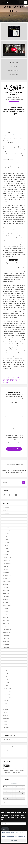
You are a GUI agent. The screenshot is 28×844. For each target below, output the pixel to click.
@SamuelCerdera (7, 750)
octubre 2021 (6, 534)
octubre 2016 (6, 635)
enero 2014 (6, 686)
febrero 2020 (6, 554)
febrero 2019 (6, 572)
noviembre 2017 (7, 599)
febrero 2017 (6, 623)
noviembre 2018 (7, 575)
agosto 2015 (6, 653)
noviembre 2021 (7, 531)
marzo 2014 (6, 680)
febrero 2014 (6, 683)
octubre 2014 (6, 665)
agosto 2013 (6, 700)
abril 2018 (5, 587)
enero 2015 (6, 662)
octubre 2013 (6, 694)
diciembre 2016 (7, 629)
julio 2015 (5, 656)
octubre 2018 (6, 578)
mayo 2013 (5, 709)
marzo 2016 (6, 641)
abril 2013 (5, 712)
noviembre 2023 (7, 519)
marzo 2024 (6, 510)
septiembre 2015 (7, 650)
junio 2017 (5, 614)
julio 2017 (5, 611)
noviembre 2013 (7, 691)
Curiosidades (6, 377)
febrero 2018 (6, 593)
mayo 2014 (5, 674)
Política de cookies (12, 837)
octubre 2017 (6, 602)
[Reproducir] (5, 54)
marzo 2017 (6, 620)
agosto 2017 (6, 608)
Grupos (17, 377)
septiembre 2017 (7, 605)
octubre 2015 (6, 647)
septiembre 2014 (7, 668)
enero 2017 (6, 626)
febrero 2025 (6, 507)
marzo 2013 (6, 715)
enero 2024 (6, 516)
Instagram (5, 753)
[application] (14, 50)
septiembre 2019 (7, 563)
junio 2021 (5, 537)
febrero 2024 (6, 513)
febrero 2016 (6, 644)
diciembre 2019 (7, 557)
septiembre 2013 (7, 697)
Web (14, 428)
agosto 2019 (6, 566)
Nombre (14, 415)
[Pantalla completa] (22, 54)
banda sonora (14, 379)
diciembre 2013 (7, 688)
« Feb (4, 802)
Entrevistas (12, 377)
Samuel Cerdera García (14, 97)
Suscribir (5, 829)
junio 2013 (5, 706)
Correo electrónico (14, 421)
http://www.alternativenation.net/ (12, 135)
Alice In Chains (6, 379)
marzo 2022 (6, 528)
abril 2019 (5, 569)
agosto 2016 (6, 638)
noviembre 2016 (7, 632)
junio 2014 (5, 671)
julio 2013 (5, 703)
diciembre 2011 (7, 727)
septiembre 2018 (7, 581)
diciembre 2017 (7, 596)
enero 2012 (6, 724)
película (9, 381)
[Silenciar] (20, 54)
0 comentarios (19, 99)
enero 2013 (6, 721)
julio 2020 (5, 546)
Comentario (14, 402)
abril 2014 (5, 677)
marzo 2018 (6, 590)
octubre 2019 (6, 560)
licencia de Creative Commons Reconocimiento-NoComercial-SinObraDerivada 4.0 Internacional (14, 770)
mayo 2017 (5, 617)
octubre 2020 (6, 543)
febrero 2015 (6, 659)
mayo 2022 (5, 522)
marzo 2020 (6, 551)
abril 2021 (5, 540)
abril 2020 (5, 549)
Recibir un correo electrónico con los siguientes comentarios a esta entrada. (14, 437)
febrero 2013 (6, 718)
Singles (13, 381)
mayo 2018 (5, 584)
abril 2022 (5, 525)
